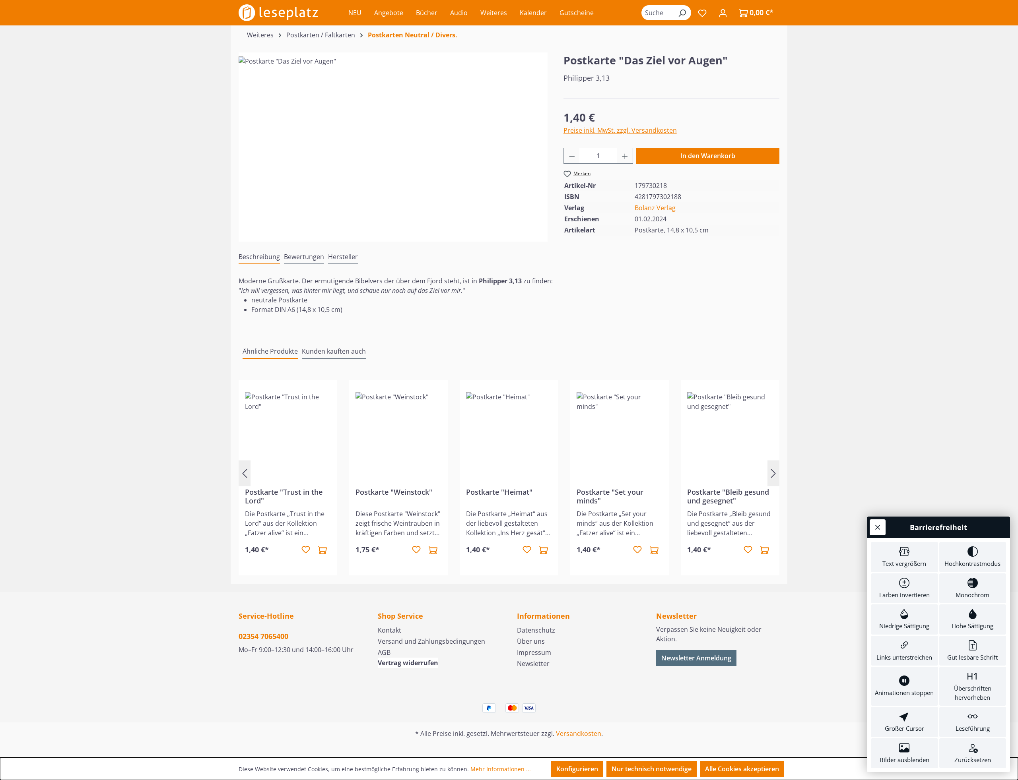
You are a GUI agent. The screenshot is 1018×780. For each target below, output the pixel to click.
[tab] (259, 257)
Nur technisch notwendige (652, 769)
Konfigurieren (577, 769)
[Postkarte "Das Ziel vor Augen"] (393, 141)
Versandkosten (578, 733)
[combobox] (657, 12)
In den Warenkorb (707, 155)
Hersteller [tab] (343, 256)
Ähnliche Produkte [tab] (270, 351)
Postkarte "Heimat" (499, 492)
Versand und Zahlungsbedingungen (431, 641)
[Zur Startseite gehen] (278, 12)
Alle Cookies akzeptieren (742, 769)
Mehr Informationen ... (500, 769)
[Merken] (305, 550)
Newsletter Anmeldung (696, 658)
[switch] (904, 557)
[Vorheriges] (245, 473)
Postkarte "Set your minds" (610, 496)
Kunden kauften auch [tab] (334, 351)
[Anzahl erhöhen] (625, 156)
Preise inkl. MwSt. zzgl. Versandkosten (620, 130)
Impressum (534, 652)
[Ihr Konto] (722, 13)
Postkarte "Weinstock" (394, 492)
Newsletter (533, 663)
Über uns (531, 641)
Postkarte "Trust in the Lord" (283, 496)
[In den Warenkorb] (322, 550)
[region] (393, 141)
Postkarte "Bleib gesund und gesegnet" (728, 496)
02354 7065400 (263, 636)
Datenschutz (536, 630)
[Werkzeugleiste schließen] (878, 527)
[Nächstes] (773, 473)
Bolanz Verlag (655, 207)
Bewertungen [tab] (304, 256)
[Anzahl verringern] (571, 156)
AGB (384, 652)
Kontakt (389, 630)
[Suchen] (682, 12)
